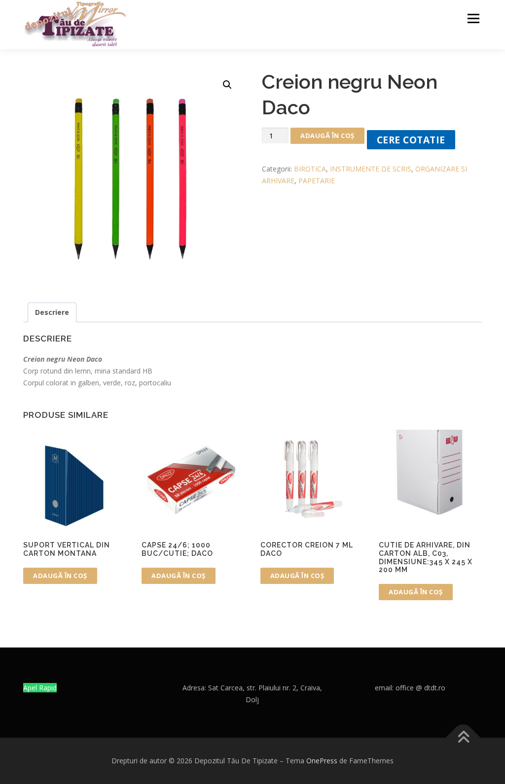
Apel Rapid (40, 687)
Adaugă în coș (327, 135)
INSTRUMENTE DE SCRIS (370, 168)
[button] (227, 85)
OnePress (321, 760)
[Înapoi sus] (463, 737)
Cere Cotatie (411, 139)
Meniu (473, 18)
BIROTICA (310, 168)
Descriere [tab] (52, 312)
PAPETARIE (316, 180)
